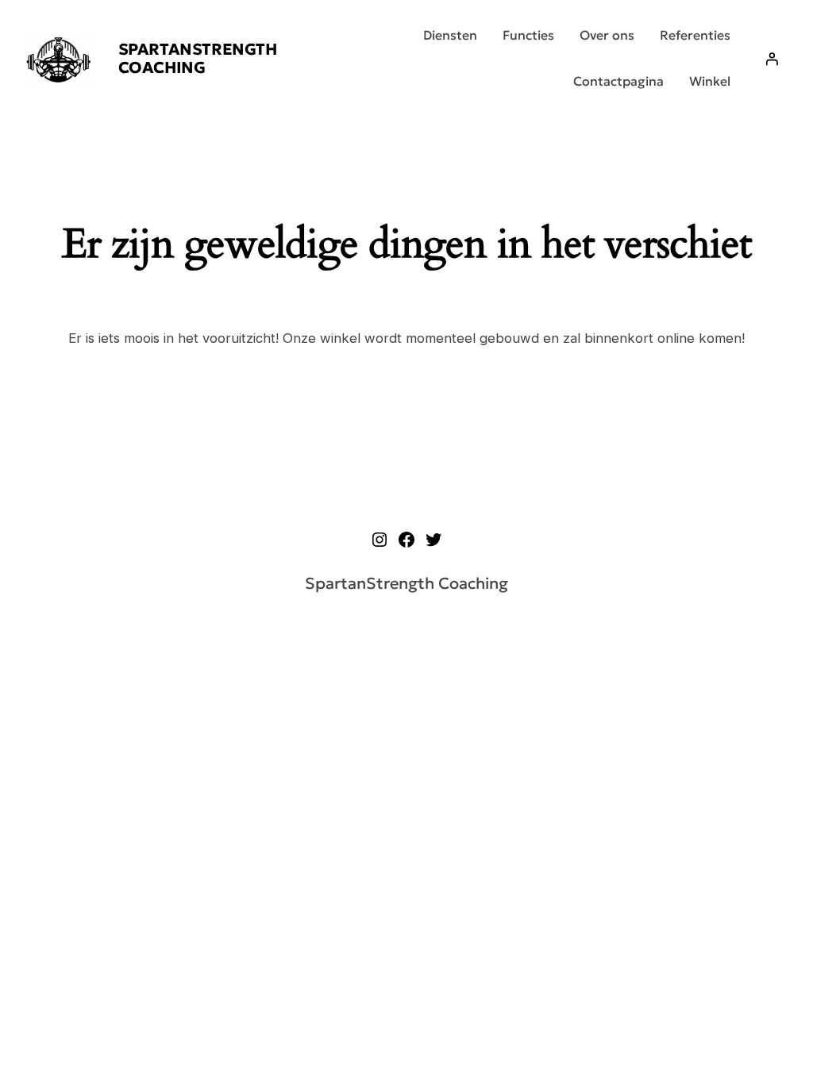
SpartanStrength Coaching (197, 58)
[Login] (772, 59)
